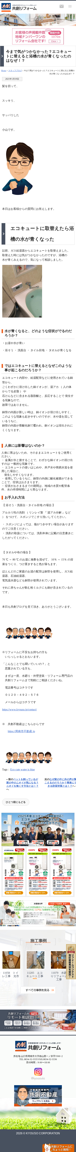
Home (3, 70)
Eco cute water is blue (22, 769)
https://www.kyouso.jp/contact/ (19, 709)
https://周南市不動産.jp (21, 731)
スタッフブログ (15, 70)
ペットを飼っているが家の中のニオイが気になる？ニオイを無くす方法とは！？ (22, 782)
